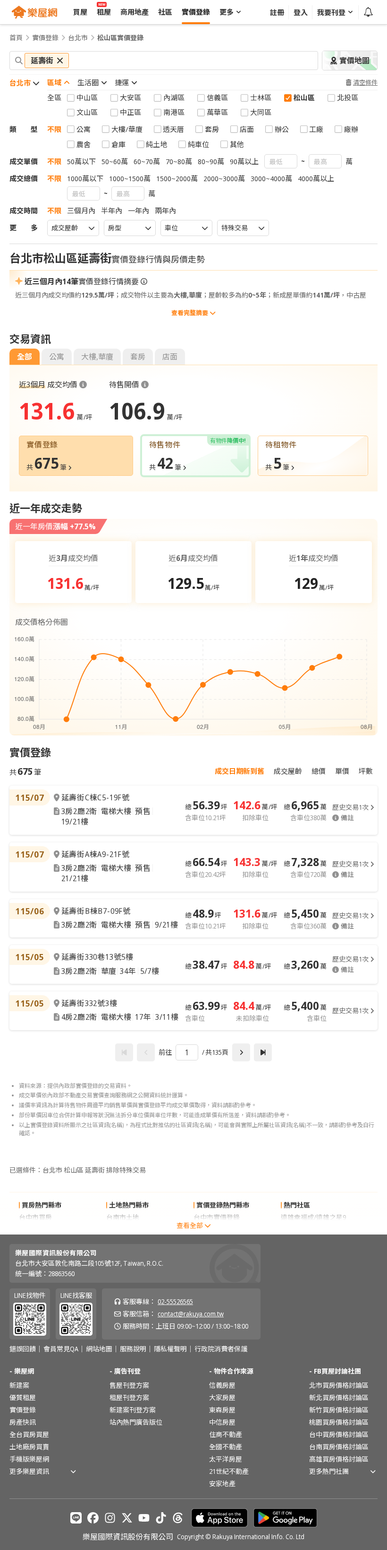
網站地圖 (99, 1349)
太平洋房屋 (225, 1458)
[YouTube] (144, 1518)
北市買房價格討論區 (339, 1385)
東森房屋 (222, 1409)
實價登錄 (45, 38)
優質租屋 (22, 1397)
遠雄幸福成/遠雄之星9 (313, 1217)
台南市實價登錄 (217, 1229)
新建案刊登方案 (132, 1409)
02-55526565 (175, 1301)
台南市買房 (35, 1229)
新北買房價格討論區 (339, 1397)
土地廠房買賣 (29, 1446)
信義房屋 (222, 1385)
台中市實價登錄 (217, 1217)
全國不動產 (225, 1446)
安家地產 (222, 1483)
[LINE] (76, 1518)
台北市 (78, 38)
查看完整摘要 (189, 312)
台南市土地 (122, 1217)
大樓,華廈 (97, 356)
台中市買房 (35, 1217)
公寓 (56, 356)
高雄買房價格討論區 (339, 1458)
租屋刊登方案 (129, 1397)
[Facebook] (93, 1518)
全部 (24, 356)
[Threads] (178, 1518)
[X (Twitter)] (127, 1518)
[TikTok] (161, 1518)
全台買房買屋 (29, 1434)
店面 (169, 356)
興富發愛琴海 (300, 1229)
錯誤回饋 (22, 1349)
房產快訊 (22, 1422)
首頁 (16, 38)
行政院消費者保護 (220, 1349)
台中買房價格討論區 (339, 1434)
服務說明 (133, 1349)
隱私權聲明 (170, 1349)
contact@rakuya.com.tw (191, 1313)
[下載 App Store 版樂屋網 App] (219, 1517)
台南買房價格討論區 (339, 1446)
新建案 (19, 1385)
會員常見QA (60, 1349)
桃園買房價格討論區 (339, 1422)
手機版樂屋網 (29, 1458)
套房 (137, 356)
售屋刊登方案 (129, 1385)
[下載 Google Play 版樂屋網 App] (285, 1517)
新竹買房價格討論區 (339, 1409)
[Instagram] (110, 1518)
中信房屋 (222, 1422)
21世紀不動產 (229, 1471)
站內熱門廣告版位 (135, 1422)
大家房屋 (222, 1397)
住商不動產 (225, 1434)
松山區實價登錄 (120, 38)
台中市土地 (122, 1229)
